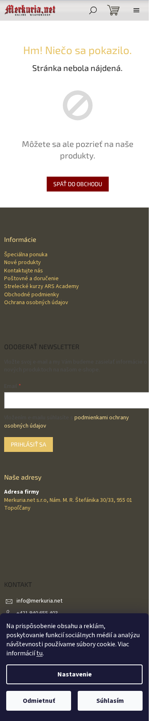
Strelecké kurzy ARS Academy (41, 287)
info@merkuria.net (39, 601)
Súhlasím (110, 700)
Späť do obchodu (77, 183)
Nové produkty (22, 263)
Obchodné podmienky (31, 295)
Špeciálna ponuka (26, 255)
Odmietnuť (39, 700)
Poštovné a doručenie (31, 279)
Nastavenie (74, 674)
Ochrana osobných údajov (36, 303)
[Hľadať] (93, 10)
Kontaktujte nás (23, 271)
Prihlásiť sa (28, 444)
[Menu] (136, 10)
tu (39, 653)
